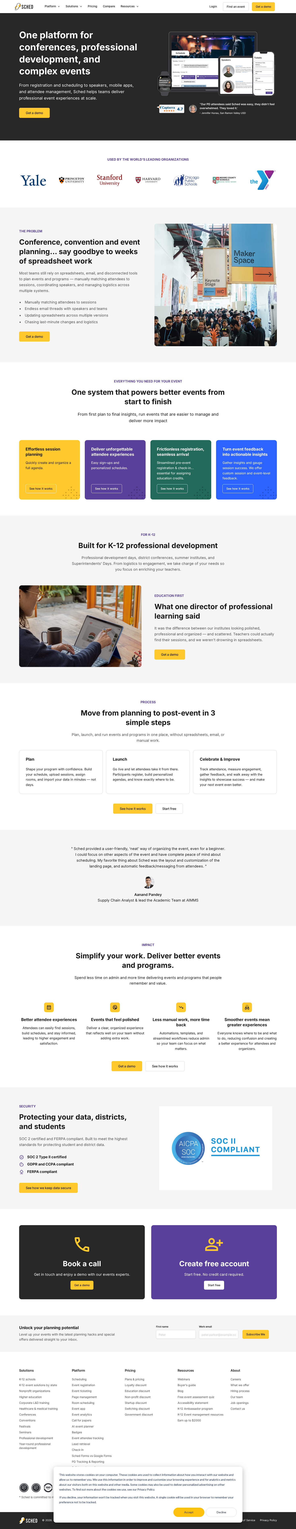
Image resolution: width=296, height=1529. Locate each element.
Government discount (139, 1414)
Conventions (27, 1420)
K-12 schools (27, 1379)
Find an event (236, 6)
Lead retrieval (81, 1444)
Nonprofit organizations (34, 1391)
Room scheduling (83, 1402)
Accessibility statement (193, 1402)
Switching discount (137, 1408)
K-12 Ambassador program (195, 1408)
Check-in (78, 1449)
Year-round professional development (35, 1446)
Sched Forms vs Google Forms (92, 1455)
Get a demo (263, 6)
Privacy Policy (268, 1520)
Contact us (238, 1408)
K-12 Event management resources (200, 1414)
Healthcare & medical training (38, 1408)
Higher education (30, 1397)
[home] (24, 6)
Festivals (24, 1426)
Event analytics (82, 1414)
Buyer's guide (187, 1385)
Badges (77, 1432)
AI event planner (83, 1426)
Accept (189, 1512)
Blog (180, 1391)
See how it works (41, 488)
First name (162, 1326)
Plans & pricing (134, 1379)
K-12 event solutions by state (38, 1385)
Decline (221, 1512)
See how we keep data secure (48, 1188)
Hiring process (240, 1391)
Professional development (36, 1438)
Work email (205, 1326)
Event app (78, 1408)
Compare (109, 6)
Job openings (239, 1402)
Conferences (27, 1414)
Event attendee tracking (88, 1438)
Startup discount (136, 1402)
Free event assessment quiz (196, 1397)
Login (213, 6)
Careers (236, 1379)
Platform (50, 6)
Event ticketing (82, 1391)
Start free (169, 809)
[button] (52, 6)
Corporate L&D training (34, 1402)
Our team (237, 1397)
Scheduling (79, 1379)
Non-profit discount (138, 1397)
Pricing (92, 6)
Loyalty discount (136, 1385)
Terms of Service (245, 1520)
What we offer (240, 1385)
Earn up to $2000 (189, 1420)
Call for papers (81, 1420)
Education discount (137, 1391)
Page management (84, 1397)
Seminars (25, 1432)
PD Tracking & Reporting (88, 1461)
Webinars (184, 1379)
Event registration (83, 1385)
